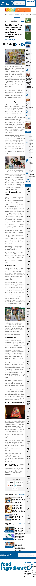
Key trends (27, 15)
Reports (22, 14)
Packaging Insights (27, 574)
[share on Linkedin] (4, 44)
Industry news (11, 15)
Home (6, 14)
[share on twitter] (7, 44)
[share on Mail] (10, 44)
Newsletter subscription (31, 2)
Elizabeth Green (18, 40)
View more (21, 494)
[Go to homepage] (16, 570)
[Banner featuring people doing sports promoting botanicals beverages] (28, 39)
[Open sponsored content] (18, 11)
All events (28, 180)
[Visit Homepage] (7, 6)
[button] (11, 482)
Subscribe (32, 555)
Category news (17, 15)
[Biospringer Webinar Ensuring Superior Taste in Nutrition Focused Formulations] (28, 128)
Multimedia (33, 14)
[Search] (23, 3)
